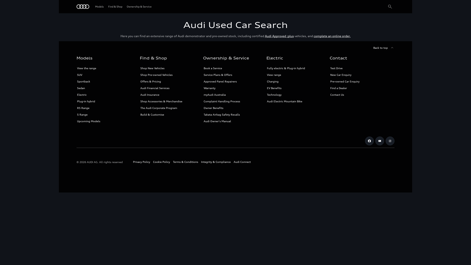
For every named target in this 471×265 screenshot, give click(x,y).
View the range (86, 68)
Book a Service (213, 68)
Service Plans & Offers (218, 74)
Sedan (81, 88)
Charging (273, 81)
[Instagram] (390, 141)
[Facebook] (369, 141)
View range (274, 74)
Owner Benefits (213, 107)
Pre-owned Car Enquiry (345, 81)
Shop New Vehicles (152, 68)
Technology (274, 94)
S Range (82, 114)
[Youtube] (379, 141)
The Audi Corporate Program (158, 107)
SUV (79, 74)
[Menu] (83, 6)
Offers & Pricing (150, 81)
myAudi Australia (215, 94)
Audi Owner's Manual (217, 121)
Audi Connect (242, 161)
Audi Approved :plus (279, 36)
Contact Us (337, 94)
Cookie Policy (161, 161)
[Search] (390, 6)
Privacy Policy (141, 161)
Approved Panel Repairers (220, 81)
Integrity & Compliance (216, 161)
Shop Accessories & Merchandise (161, 101)
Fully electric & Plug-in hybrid (286, 68)
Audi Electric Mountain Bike (284, 101)
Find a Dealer (338, 88)
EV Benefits (274, 88)
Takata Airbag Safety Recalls (222, 114)
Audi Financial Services (154, 88)
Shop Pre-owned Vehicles (156, 74)
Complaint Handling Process (222, 101)
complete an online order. (332, 36)
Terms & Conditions (185, 161)
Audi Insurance (149, 94)
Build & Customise (152, 114)
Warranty (209, 88)
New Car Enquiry (340, 74)
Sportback (83, 81)
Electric (82, 94)
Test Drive (336, 68)
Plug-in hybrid (86, 101)
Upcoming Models (88, 121)
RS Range (83, 107)
